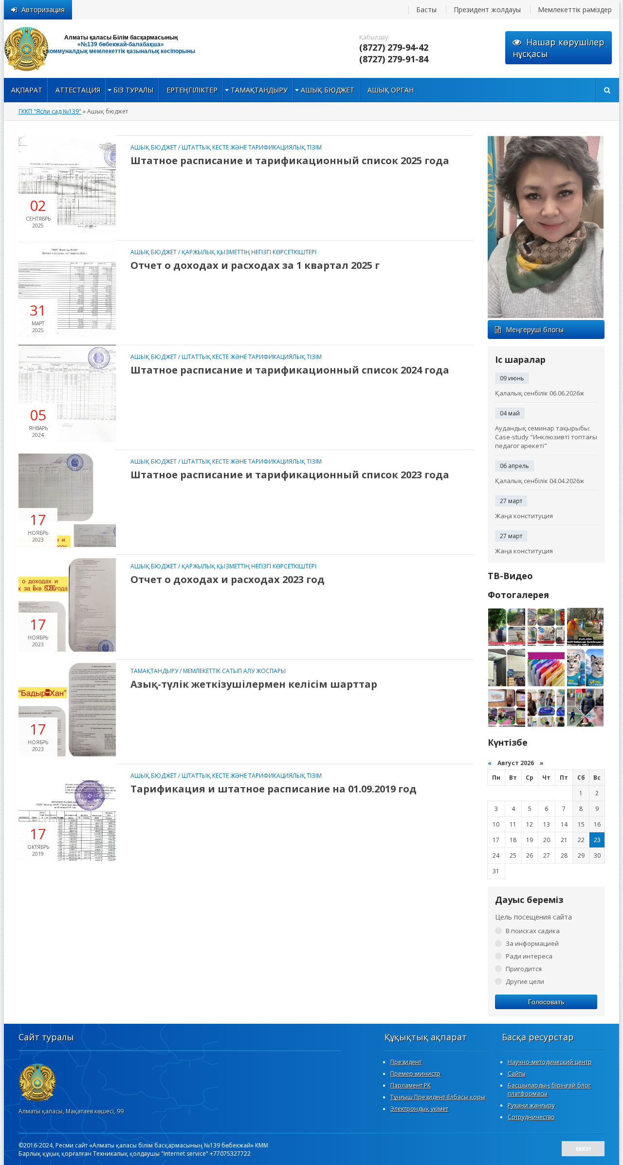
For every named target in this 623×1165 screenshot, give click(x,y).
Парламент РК (410, 1085)
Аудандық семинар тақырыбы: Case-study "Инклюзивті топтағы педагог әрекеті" (546, 437)
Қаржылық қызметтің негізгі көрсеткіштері (249, 252)
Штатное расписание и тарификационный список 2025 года (289, 160)
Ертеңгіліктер (192, 89)
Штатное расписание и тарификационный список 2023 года (289, 474)
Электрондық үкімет (419, 1109)
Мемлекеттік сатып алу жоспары (234, 671)
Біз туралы (133, 89)
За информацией (532, 943)
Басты (426, 9)
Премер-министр (415, 1074)
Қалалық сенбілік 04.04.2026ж (539, 480)
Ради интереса (529, 956)
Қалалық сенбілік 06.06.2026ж (539, 393)
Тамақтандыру (259, 89)
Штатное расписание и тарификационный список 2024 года (289, 369)
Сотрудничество (531, 1117)
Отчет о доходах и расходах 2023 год (227, 579)
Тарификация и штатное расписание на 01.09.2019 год (273, 788)
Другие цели (525, 981)
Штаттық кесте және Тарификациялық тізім (252, 147)
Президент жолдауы (487, 9)
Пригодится (524, 968)
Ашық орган (390, 89)
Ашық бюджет (327, 89)
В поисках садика (533, 930)
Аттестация (77, 89)
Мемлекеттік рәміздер (575, 9)
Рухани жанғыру (531, 1105)
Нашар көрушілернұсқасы (559, 47)
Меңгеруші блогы (535, 329)
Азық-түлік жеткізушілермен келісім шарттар (253, 684)
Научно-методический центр (550, 1062)
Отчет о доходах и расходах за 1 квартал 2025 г (255, 265)
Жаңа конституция (524, 515)
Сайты (517, 1074)
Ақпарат (26, 89)
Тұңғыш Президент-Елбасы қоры (437, 1097)
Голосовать (546, 1002)
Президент (405, 1062)
